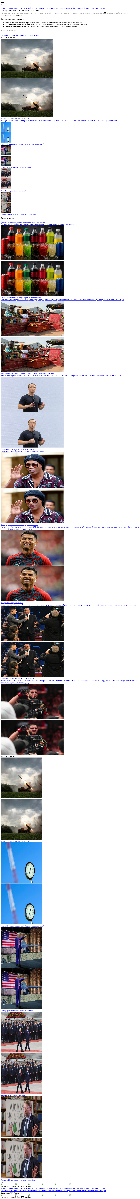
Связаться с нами (20, 1191)
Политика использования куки (93, 1191)
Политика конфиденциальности (67, 1191)
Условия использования (44, 1191)
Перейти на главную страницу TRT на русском (20, 35)
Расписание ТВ (7, 1191)
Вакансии (31, 1191)
